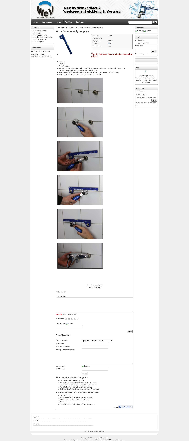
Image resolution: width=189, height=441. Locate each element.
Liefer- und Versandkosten (40, 52)
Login (59, 22)
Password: (139, 46)
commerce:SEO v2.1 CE (100, 438)
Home (35, 22)
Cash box (80, 22)
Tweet (116, 408)
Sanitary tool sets (40, 31)
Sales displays (38, 41)
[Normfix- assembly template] (66, 54)
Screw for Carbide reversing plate (72, 380)
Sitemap (36, 424)
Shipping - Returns (37, 54)
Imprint (36, 417)
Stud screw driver (39, 39)
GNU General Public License (116, 440)
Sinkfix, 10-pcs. (65, 395)
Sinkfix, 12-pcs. (65, 402)
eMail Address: (140, 40)
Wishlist (68, 22)
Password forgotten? (141, 54)
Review (61, 64)
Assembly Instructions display (41, 57)
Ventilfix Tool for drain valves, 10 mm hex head (76, 387)
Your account (47, 22)
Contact (36, 420)
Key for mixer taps (40, 35)
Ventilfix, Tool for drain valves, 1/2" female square (77, 404)
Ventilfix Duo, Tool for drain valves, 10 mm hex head (78, 383)
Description (63, 62)
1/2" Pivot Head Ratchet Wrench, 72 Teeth (74, 400)
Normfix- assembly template (94, 28)
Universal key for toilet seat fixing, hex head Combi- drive (80, 389)
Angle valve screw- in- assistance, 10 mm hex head (78, 385)
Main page (60, 28)
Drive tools (37, 33)
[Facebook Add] (125, 408)
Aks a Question (64, 66)
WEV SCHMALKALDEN (97, 431)
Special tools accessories (74, 28)
